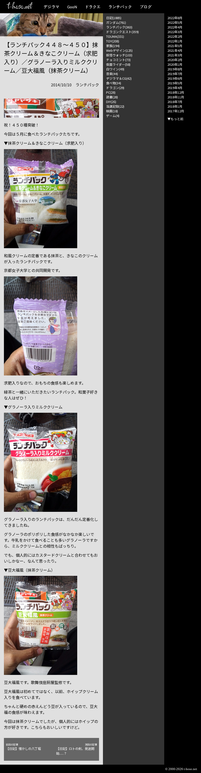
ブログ (145, 7)
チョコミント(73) (118, 59)
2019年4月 (174, 87)
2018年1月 (174, 106)
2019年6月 (174, 78)
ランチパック (120, 7)
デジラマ (51, 7)
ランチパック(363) (119, 27)
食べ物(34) (113, 83)
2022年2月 (174, 36)
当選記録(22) (115, 106)
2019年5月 (174, 83)
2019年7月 (174, 73)
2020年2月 (174, 59)
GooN (72, 7)
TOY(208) (112, 41)
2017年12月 (175, 111)
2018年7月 (174, 101)
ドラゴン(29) (115, 87)
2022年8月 (174, 17)
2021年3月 (174, 55)
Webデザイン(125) (119, 50)
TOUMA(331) (115, 36)
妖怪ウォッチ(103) (119, 55)
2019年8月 (174, 69)
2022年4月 (174, 27)
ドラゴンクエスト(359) (122, 31)
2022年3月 (174, 31)
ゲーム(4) (112, 115)
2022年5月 (174, 22)
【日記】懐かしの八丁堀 (23, 747)
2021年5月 (174, 45)
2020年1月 (174, 64)
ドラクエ (92, 7)
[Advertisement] (133, 142)
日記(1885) (113, 17)
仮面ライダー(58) (118, 64)
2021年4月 (174, 50)
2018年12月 (175, 92)
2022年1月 (174, 41)
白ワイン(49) (115, 69)
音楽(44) (112, 73)
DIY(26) (111, 101)
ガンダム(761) (116, 22)
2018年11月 (175, 97)
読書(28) (112, 97)
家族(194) (113, 45)
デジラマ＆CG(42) (119, 78)
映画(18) (112, 111)
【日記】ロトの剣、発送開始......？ (76, 749)
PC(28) (110, 92)
